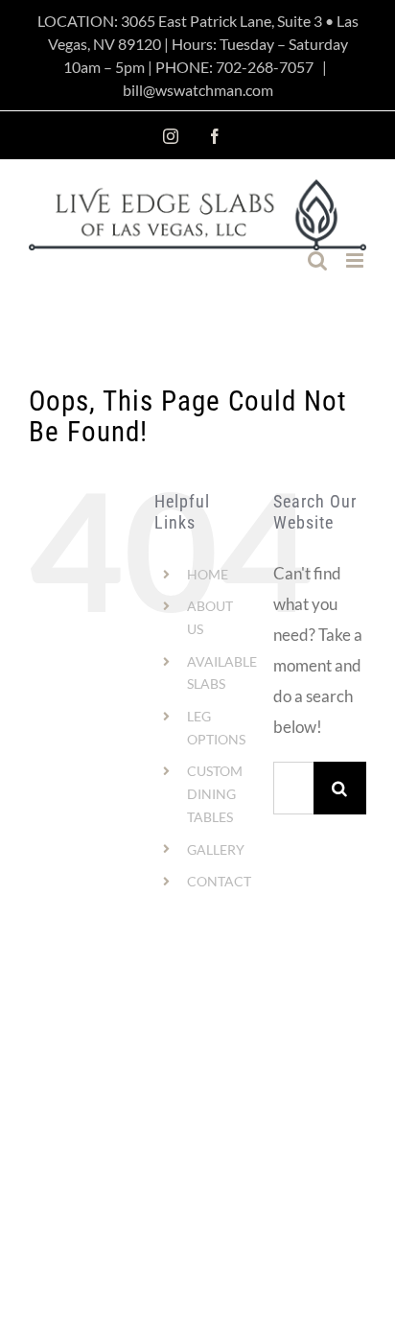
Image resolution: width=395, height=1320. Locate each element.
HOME (207, 574)
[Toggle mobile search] (317, 260)
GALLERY (215, 849)
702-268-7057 (265, 67)
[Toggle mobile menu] (356, 260)
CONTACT (219, 881)
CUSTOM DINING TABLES (215, 794)
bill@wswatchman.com (198, 90)
